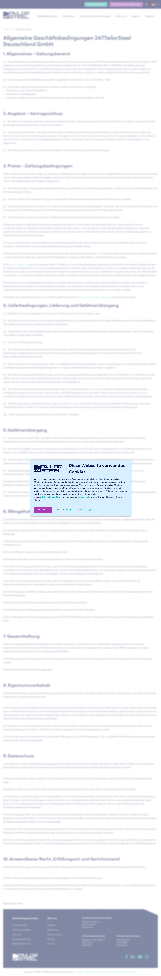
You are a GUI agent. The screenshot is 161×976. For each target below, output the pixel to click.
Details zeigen (86, 510)
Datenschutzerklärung (52, 497)
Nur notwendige (64, 510)
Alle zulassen (43, 510)
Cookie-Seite (84, 497)
